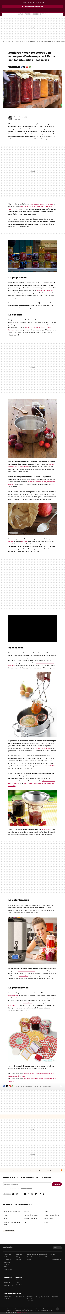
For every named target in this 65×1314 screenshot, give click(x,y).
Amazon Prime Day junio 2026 (12, 1223)
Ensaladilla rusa (20, 1170)
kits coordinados (14, 1005)
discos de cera (46, 829)
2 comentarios (15, 66)
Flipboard (27, 67)
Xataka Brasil (7, 1298)
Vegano (32, 41)
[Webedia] (8, 1247)
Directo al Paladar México (44, 1296)
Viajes (6, 1215)
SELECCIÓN (36, 14)
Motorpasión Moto (56, 1259)
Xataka (6, 1257)
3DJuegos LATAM (20, 1296)
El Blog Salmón (19, 1280)
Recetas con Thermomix (12, 1211)
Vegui (46, 1211)
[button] (20, 117)
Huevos (46, 1222)
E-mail (30, 67)
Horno (26, 1222)
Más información (22, 1312)
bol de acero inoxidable (45, 290)
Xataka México (8, 1296)
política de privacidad (26, 1188)
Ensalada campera (48, 1170)
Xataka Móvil (7, 1259)
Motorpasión (54, 1257)
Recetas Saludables (30, 1218)
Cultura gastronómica (51, 1215)
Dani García (24, 41)
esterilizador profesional (26, 971)
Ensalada (43, 41)
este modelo (23, 976)
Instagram (28, 1193)
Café (37, 41)
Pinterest (32, 1193)
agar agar (24, 541)
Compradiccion (8, 1285)
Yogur (49, 41)
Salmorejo (38, 1170)
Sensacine (30, 1257)
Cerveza (17, 41)
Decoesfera (7, 1282)
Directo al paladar (26, 1086)
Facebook (22, 67)
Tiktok (40, 1193)
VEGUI (44, 14)
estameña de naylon (43, 748)
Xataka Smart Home (8, 1265)
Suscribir (57, 1184)
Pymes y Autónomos (18, 1283)
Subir (56, 1247)
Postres (26, 1211)
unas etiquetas (13, 995)
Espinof (29, 1259)
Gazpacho (29, 1170)
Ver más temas (9, 1230)
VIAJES (28, 14)
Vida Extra (18, 1259)
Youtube (24, 1193)
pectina (10, 541)
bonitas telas (27, 1003)
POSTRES (20, 14)
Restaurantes (48, 1218)
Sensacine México (32, 1296)
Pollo (5, 1218)
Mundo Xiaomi (8, 1269)
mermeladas (47, 1086)
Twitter (24, 67)
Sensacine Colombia (30, 1299)
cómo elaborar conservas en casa (41, 204)
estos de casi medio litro (46, 766)
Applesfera (7, 1262)
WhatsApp (13, 1193)
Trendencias (7, 1280)
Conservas (38, 1086)
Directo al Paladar (44, 1257)
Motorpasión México (54, 1296)
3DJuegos (18, 1257)
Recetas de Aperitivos (31, 1215)
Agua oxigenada (57, 41)
